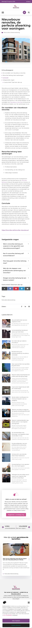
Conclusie (5, 77)
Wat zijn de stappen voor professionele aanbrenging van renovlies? (16, 270)
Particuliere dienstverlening (12, 32)
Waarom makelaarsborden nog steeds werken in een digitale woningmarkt (20, 422)
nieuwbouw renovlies (16, 102)
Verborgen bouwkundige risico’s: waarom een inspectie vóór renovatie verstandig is (20, 476)
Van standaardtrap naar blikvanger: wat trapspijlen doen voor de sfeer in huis (20, 434)
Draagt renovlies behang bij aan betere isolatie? (16, 279)
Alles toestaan (16, 620)
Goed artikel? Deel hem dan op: (13, 82)
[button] (29, 602)
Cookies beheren (16, 625)
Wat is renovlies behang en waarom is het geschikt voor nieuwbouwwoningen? (16, 246)
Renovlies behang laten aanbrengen (13, 75)
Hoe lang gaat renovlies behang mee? (16, 262)
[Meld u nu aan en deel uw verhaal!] (16, 494)
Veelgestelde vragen (8, 80)
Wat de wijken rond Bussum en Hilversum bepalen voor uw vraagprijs (20, 398)
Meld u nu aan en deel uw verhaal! (16, 499)
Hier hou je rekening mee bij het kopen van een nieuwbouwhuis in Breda (15, 559)
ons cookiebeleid (7, 615)
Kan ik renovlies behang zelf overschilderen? (16, 254)
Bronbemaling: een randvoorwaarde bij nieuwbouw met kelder (20, 353)
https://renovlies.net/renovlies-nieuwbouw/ (15, 230)
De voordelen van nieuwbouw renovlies (14, 73)
